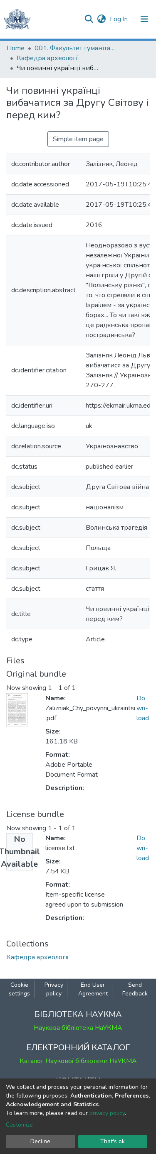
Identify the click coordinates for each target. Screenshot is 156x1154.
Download (142, 708)
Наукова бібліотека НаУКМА (78, 1027)
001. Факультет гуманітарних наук (76, 48)
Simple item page (78, 139)
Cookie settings (19, 989)
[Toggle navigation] (144, 19)
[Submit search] (88, 19)
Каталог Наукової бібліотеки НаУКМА (78, 1061)
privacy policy (107, 1113)
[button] (101, 19)
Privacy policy (54, 989)
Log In (119, 19)
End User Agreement (93, 989)
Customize (19, 1125)
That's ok (112, 1141)
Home (16, 48)
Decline (40, 1141)
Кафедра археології (48, 58)
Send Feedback (135, 989)
